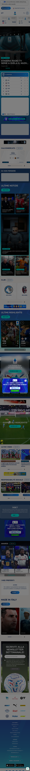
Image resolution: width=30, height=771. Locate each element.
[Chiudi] (25, 381)
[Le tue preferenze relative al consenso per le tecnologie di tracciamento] (27, 768)
